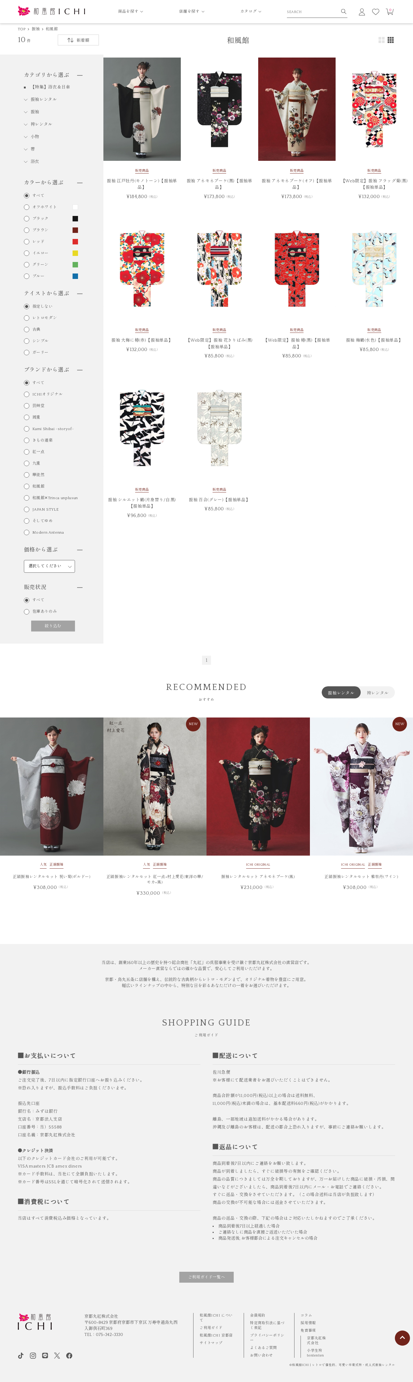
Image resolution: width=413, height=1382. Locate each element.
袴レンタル (42, 124)
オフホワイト (44, 207)
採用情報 (308, 1323)
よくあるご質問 (263, 1348)
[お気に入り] (375, 11)
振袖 (36, 29)
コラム (306, 1315)
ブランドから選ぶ (47, 370)
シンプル (40, 341)
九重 (36, 464)
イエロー (40, 253)
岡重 (36, 417)
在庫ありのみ (44, 612)
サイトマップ (211, 1343)
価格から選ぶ (41, 550)
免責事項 (308, 1331)
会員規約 (257, 1315)
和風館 (52, 29)
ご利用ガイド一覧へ (206, 1277)
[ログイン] (361, 11)
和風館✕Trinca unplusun (55, 498)
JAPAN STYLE (45, 510)
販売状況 (35, 588)
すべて (38, 196)
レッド (38, 242)
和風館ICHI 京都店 (216, 1335)
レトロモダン (44, 318)
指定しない (42, 307)
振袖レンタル (44, 99)
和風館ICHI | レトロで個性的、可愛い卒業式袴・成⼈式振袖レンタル (343, 1365)
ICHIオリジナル (47, 394)
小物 (35, 136)
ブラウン (40, 230)
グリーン (40, 265)
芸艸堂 (38, 406)
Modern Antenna (48, 533)
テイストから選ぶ (47, 294)
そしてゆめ (42, 521)
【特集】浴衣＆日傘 (50, 87)
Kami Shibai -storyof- (53, 429)
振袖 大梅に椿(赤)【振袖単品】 (142, 340)
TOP (22, 29)
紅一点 (38, 452)
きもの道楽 (42, 440)
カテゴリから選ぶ (47, 75)
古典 (36, 330)
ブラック (40, 219)
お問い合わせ (261, 1355)
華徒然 (38, 475)
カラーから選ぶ (44, 183)
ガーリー (40, 353)
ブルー (38, 276)
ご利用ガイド (211, 1328)
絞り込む (53, 626)
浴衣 (35, 161)
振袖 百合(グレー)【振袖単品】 (219, 500)
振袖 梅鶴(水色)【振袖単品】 (374, 340)
